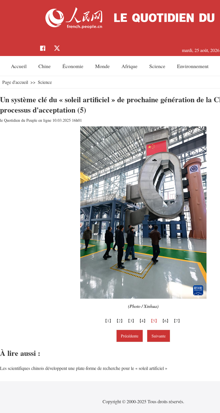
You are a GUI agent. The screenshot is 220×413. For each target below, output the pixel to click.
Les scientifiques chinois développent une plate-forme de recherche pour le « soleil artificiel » (83, 368)
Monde (102, 66)
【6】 (166, 320)
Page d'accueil (15, 82)
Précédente (129, 336)
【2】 (120, 320)
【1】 (109, 320)
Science (157, 66)
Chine (44, 66)
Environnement (193, 66)
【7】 (177, 320)
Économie (72, 66)
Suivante (159, 336)
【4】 (143, 320)
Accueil (19, 66)
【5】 (154, 320)
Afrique (129, 66)
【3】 (132, 320)
